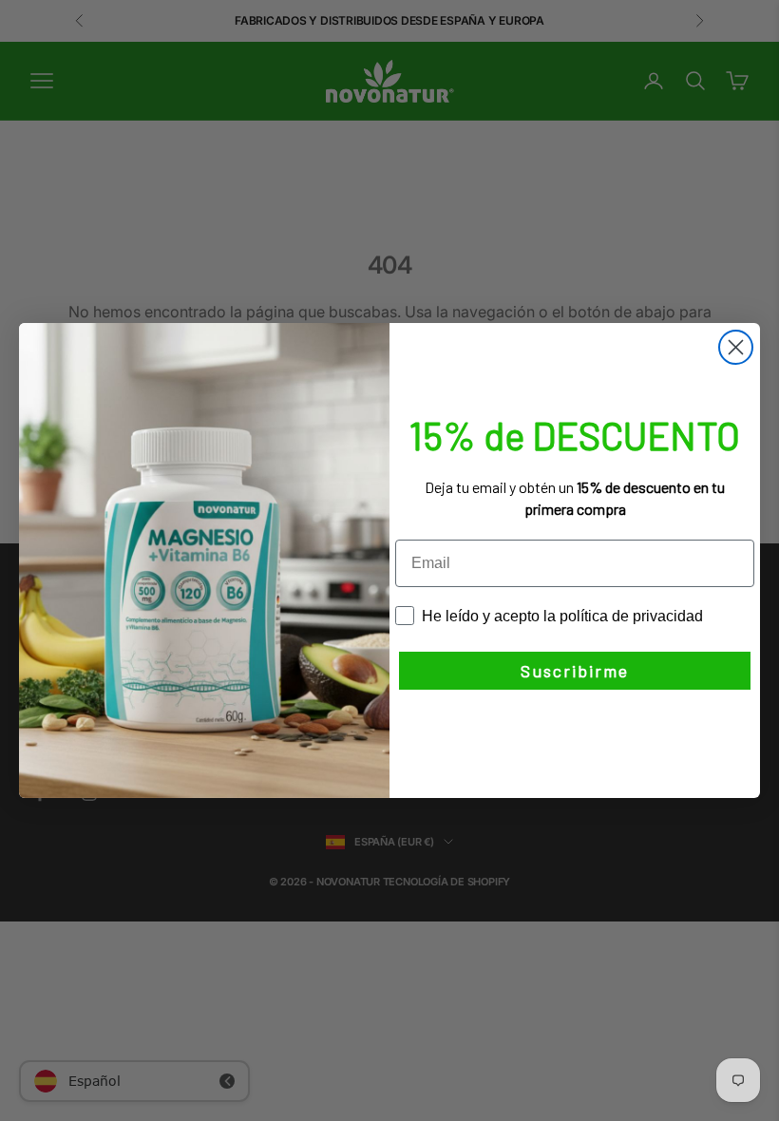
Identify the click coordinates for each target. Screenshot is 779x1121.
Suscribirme (575, 670)
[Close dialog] (735, 347)
